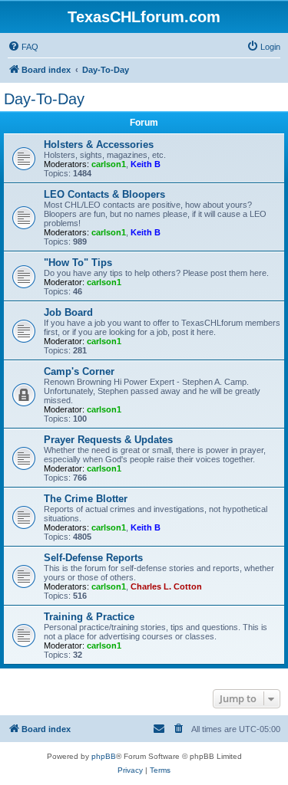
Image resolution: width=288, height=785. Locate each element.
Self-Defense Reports (93, 557)
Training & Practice (89, 616)
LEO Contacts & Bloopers (104, 194)
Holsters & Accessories (99, 144)
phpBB (103, 756)
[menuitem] (23, 47)
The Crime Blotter (85, 498)
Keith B (146, 164)
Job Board (68, 312)
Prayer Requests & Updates (108, 439)
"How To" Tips (78, 262)
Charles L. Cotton (166, 586)
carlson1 (108, 164)
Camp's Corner (79, 371)
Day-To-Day (44, 98)
